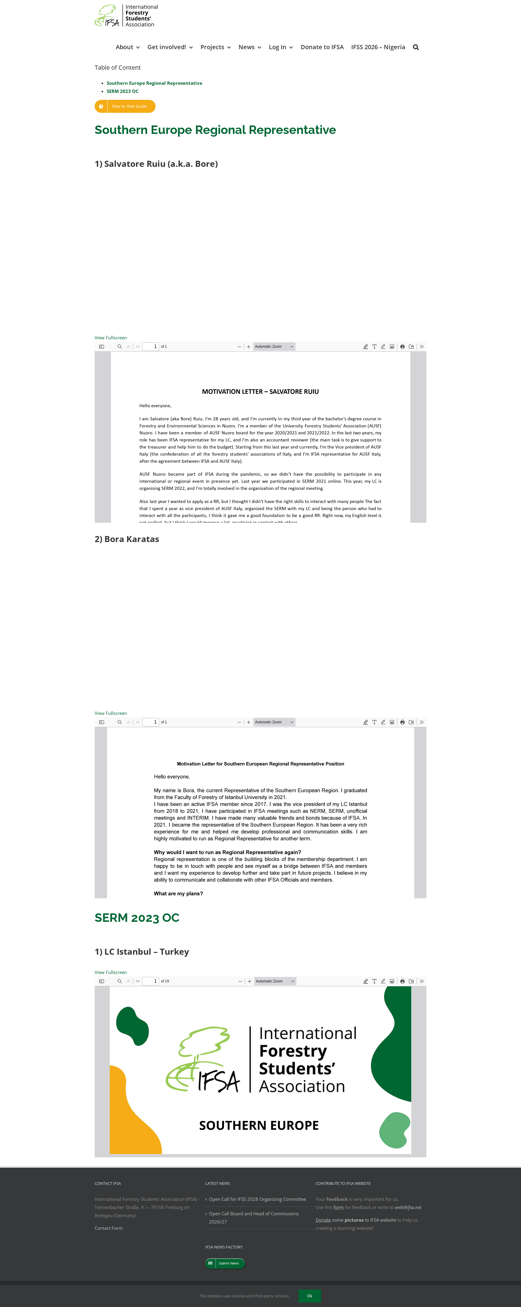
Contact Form (109, 1228)
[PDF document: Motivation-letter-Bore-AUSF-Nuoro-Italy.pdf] (260, 432)
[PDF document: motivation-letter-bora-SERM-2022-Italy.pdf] (260, 807)
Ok (309, 1296)
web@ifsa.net (408, 1207)
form (338, 1207)
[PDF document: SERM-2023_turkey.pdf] (260, 1066)
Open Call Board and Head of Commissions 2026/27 (254, 1217)
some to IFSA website (356, 1220)
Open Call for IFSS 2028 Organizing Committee (257, 1199)
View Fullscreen (111, 338)
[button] (416, 46)
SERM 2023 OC (123, 91)
